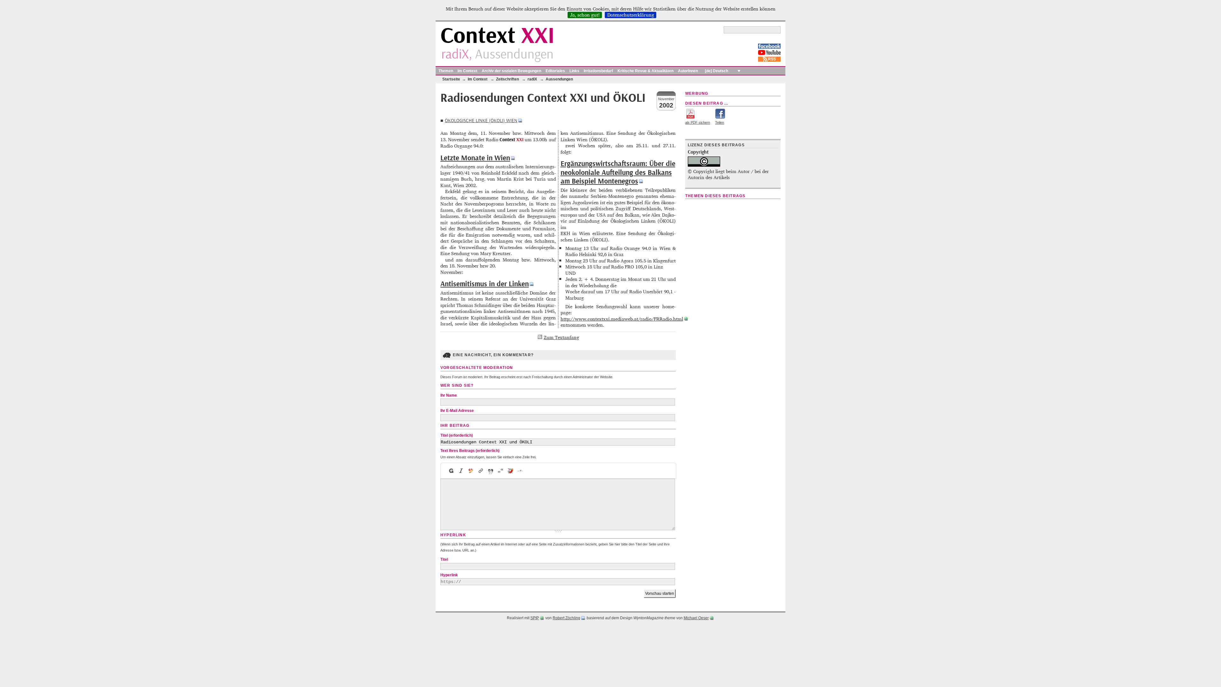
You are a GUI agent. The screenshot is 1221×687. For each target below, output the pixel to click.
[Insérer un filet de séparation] (520, 470)
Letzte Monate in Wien (475, 158)
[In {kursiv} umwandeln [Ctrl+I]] (461, 470)
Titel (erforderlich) (456, 435)
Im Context (467, 71)
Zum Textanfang (561, 337)
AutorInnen (688, 71)
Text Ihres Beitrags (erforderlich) (470, 450)
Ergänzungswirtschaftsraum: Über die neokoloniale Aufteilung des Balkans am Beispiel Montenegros (618, 172)
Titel (444, 559)
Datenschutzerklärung (630, 15)
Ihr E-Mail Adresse (457, 410)
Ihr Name (448, 395)
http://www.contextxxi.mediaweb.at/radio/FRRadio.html (622, 319)
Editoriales (555, 71)
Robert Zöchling (566, 618)
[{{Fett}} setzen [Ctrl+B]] (450, 470)
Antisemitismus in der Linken (484, 284)
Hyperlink (449, 575)
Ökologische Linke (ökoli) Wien (481, 121)
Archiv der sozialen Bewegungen (511, 71)
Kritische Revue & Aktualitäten (645, 71)
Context (497, 36)
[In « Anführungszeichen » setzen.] (501, 470)
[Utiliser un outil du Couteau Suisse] (510, 470)
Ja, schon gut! (585, 15)
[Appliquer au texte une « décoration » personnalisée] (471, 470)
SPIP (534, 618)
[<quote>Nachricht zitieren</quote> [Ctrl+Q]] (491, 470)
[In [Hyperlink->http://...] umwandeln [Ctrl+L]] (481, 470)
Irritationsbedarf (598, 71)
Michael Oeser (696, 618)
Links (574, 71)
